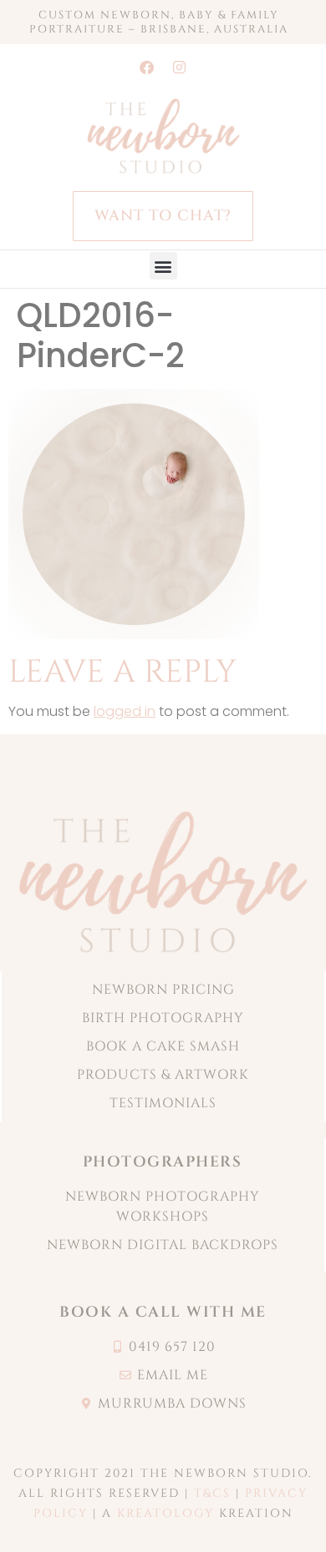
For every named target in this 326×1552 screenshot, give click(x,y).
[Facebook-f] (147, 67)
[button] (163, 266)
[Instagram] (180, 67)
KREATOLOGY (165, 1513)
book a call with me (163, 1312)
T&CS (212, 1493)
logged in (124, 711)
